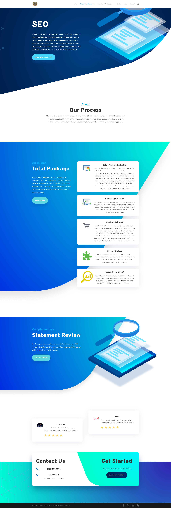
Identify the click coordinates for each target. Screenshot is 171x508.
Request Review (41, 358)
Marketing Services (86, 4)
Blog (125, 4)
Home (76, 4)
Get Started (40, 200)
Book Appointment (116, 475)
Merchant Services (104, 4)
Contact (132, 4)
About (117, 4)
